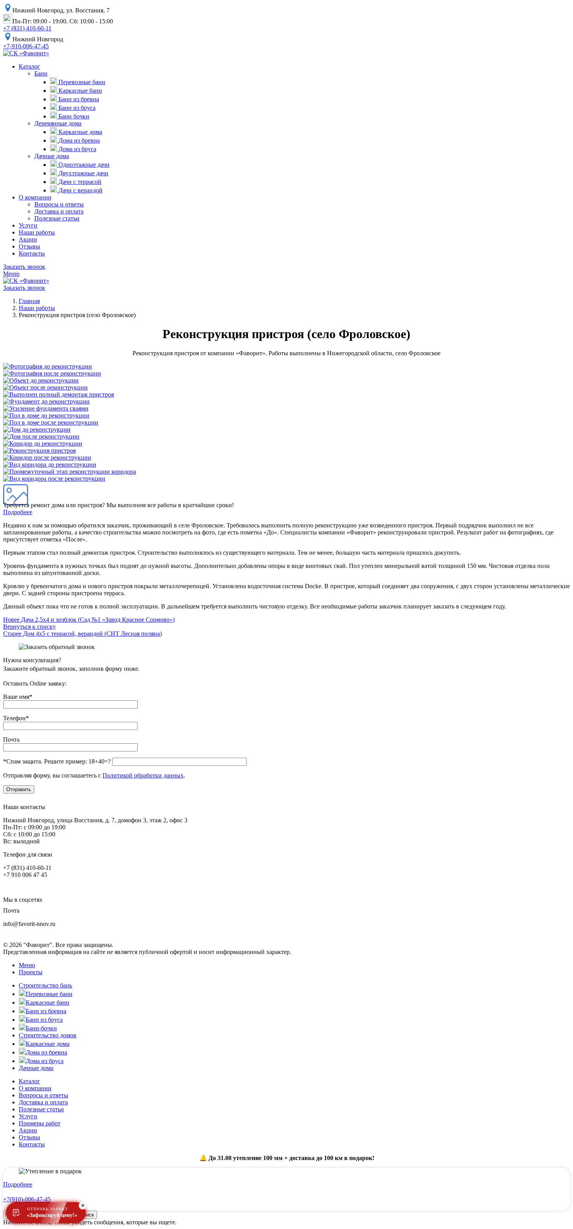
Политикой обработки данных (143, 775)
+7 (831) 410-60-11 (27, 28)
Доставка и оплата (58, 211)
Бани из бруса (76, 107)
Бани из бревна (78, 99)
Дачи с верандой (80, 190)
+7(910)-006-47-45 (27, 1199)
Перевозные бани (81, 82)
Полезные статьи (57, 218)
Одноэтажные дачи (83, 164)
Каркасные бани (79, 90)
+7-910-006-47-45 (26, 46)
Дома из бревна (78, 140)
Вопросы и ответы (59, 204)
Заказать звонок (24, 266)
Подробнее (17, 512)
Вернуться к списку (29, 626)
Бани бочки (73, 116)
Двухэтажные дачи (82, 173)
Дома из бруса (76, 149)
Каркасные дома (79, 132)
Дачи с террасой (79, 181)
